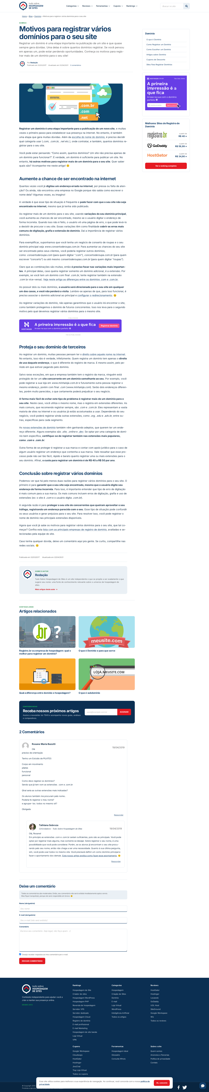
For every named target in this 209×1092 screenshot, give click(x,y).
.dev (80, 431)
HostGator (155, 990)
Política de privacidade (160, 1059)
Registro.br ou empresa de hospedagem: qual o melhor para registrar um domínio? (45, 652)
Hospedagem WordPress (84, 998)
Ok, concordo (161, 1083)
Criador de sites (80, 994)
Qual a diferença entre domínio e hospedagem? (44, 692)
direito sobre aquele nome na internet (103, 354)
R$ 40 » (183, 136)
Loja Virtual (77, 1036)
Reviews (86, 6)
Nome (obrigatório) (27, 903)
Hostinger (155, 994)
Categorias (71, 6)
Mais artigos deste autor (46, 589)
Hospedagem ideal (120, 1051)
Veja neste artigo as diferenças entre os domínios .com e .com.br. (80, 279)
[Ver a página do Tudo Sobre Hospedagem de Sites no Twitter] (184, 1087)
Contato (154, 1062)
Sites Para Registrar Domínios (159, 64)
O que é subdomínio (89, 692)
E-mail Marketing (80, 1028)
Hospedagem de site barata (85, 1032)
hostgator (157, 155)
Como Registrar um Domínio (158, 44)
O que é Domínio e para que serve (97, 650)
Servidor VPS (78, 1009)
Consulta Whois (119, 1059)
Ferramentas (102, 6)
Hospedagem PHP (81, 1001)
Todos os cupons (80, 1074)
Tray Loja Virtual (80, 1070)
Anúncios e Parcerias (160, 1055)
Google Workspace (159, 1013)
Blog (30, 16)
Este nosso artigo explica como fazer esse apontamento (89, 855)
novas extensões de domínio (39, 427)
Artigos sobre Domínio (156, 54)
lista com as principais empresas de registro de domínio (75, 529)
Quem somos (156, 1051)
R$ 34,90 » (181, 156)
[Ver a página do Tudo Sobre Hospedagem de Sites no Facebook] (178, 1087)
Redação (41, 575)
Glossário (116, 1055)
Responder (118, 815)
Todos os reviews (158, 1021)
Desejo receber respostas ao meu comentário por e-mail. (45, 954)
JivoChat (76, 1066)
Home (24, 16)
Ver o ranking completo (166, 166)
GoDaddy (155, 1001)
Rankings (130, 6)
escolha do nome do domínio (88, 137)
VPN (74, 1040)
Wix (152, 1017)
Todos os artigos (119, 1017)
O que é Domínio (153, 39)
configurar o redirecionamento (94, 295)
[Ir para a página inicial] (31, 6)
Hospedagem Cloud (81, 1017)
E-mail (114, 1001)
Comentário (24, 927)
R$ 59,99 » (181, 146)
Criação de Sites (119, 994)
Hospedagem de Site (82, 990)
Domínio (37, 16)
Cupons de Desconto (155, 59)
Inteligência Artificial (120, 1013)
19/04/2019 (118, 747)
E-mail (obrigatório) (27, 915)
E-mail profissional (81, 1024)
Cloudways (77, 1055)
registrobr (157, 135)
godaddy (157, 145)
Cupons (117, 6)
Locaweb (155, 998)
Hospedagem (117, 990)
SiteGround (156, 1009)
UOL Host (155, 1005)
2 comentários (75, 65)
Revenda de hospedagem (84, 1005)
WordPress (116, 1009)
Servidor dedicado (81, 1013)
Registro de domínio (81, 1021)
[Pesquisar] (186, 6)
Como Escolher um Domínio (158, 49)
